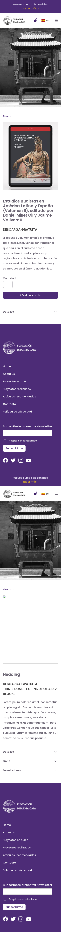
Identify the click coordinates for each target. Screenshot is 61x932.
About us (9, 374)
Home (7, 366)
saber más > (30, 8)
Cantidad (9, 278)
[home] (17, 20)
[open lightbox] (30, 156)
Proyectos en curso (15, 381)
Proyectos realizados (17, 389)
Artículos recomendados (19, 396)
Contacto (9, 404)
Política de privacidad (17, 411)
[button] (46, 20)
